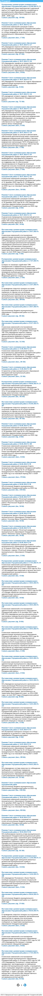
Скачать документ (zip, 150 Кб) (13, 17)
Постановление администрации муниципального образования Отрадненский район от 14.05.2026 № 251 (20, 704)
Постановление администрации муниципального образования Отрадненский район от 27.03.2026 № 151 (20, 953)
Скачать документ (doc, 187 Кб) (13, 418)
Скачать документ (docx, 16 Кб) (13, 457)
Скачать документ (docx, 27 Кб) (13, 169)
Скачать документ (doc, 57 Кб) (13, 147)
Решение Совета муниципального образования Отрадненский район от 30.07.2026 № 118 (19, 175)
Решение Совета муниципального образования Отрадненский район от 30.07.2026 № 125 (19, 78)
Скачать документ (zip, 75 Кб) (13, 254)
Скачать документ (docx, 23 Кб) (13, 673)
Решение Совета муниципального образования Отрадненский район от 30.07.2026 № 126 (19, 60)
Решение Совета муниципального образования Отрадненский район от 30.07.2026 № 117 (19, 196)
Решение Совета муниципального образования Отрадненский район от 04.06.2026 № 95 (19, 527)
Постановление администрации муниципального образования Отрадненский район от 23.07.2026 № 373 (20, 284)
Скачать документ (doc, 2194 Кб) (14, 490)
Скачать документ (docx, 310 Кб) (14, 189)
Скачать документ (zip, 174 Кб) (13, 903)
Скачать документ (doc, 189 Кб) (13, 299)
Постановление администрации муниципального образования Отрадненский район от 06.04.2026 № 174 (20, 910)
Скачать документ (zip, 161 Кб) (13, 850)
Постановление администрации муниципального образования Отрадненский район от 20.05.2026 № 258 (20, 605)
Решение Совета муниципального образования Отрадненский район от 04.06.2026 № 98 (19, 483)
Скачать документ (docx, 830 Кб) (14, 810)
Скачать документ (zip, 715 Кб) (13, 101)
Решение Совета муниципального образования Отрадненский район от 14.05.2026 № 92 (19, 743)
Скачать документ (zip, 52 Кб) (13, 737)
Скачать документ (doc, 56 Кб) (13, 825)
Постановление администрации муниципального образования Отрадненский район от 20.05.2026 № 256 (20, 658)
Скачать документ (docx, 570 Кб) (14, 477)
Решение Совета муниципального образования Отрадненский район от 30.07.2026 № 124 (19, 93)
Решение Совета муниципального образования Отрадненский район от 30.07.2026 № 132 (19, 24)
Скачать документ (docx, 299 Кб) (14, 757)
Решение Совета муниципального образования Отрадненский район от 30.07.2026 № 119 (19, 153)
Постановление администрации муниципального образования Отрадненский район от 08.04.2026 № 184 (20, 894)
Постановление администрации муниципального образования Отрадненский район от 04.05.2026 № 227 (20, 764)
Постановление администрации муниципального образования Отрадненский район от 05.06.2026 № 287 (20, 403)
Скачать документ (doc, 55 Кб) (13, 722)
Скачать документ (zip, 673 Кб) (13, 54)
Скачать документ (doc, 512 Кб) (13, 342)
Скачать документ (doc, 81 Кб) (13, 979)
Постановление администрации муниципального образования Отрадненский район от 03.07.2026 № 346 (20, 323)
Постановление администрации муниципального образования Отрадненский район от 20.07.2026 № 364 (20, 306)
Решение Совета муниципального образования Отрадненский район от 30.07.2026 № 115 (19, 214)
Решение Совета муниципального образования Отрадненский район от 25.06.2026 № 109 (19, 368)
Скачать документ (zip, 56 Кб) (13, 87)
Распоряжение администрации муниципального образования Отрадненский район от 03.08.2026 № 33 (21, 5)
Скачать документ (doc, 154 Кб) (13, 867)
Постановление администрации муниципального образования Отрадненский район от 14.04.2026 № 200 (20, 874)
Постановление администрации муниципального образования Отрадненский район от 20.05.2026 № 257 (20, 628)
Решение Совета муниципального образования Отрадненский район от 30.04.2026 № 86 (19, 831)
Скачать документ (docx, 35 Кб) (13, 125)
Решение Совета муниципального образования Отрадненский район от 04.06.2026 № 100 (19, 443)
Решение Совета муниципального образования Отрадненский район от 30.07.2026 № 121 (19, 108)
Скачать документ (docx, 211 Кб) (13, 376)
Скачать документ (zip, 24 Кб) (13, 208)
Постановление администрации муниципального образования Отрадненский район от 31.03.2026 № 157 (20, 932)
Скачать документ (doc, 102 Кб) (13, 396)
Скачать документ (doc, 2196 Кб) (14, 790)
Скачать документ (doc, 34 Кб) (13, 224)
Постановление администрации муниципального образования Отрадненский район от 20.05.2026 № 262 (20, 583)
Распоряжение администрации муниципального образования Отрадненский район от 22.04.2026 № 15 (21, 857)
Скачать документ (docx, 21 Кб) (13, 651)
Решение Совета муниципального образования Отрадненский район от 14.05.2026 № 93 (19, 729)
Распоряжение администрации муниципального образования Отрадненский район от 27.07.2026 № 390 (20, 261)
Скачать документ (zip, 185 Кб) (13, 316)
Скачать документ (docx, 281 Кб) (14, 362)
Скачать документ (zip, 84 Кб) (13, 697)
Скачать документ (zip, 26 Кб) (13, 621)
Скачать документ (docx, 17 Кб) (13, 38)
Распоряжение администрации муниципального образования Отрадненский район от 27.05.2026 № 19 (21, 562)
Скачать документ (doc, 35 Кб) (13, 576)
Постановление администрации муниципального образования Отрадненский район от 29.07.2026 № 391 (20, 231)
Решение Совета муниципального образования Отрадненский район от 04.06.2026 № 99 (19, 463)
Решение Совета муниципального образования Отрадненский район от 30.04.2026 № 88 (19, 796)
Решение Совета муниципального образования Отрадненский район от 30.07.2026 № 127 (19, 44)
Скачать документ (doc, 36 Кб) (13, 506)
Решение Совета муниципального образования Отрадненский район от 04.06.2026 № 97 (19, 496)
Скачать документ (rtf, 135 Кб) (13, 777)
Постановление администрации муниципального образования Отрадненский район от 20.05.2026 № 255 (20, 680)
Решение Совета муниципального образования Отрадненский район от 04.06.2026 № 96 (19, 512)
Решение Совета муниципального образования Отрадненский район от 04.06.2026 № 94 (19, 541)
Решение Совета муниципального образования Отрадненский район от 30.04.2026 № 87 (19, 816)
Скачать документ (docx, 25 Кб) (13, 555)
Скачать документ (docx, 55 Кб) (13, 925)
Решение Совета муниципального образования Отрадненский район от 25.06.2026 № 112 (19, 348)
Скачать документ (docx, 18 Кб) (13, 72)
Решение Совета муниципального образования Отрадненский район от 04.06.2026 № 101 (19, 425)
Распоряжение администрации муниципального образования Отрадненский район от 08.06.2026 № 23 (21, 382)
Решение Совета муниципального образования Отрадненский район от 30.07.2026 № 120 (19, 131)
